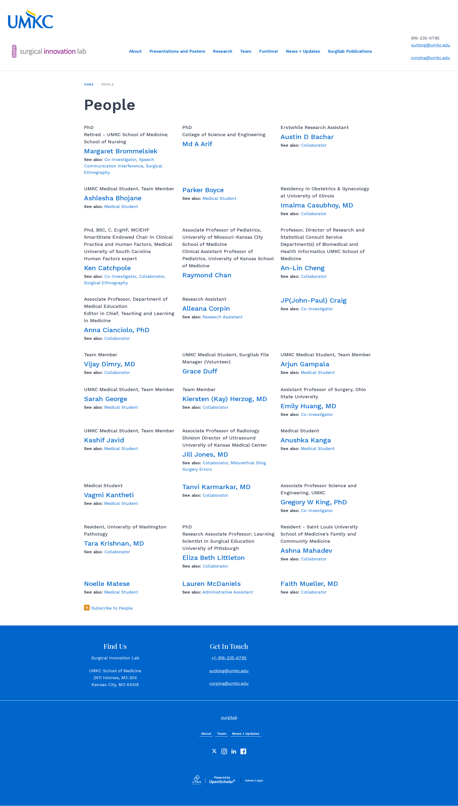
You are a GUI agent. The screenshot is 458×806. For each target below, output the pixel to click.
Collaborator (314, 145)
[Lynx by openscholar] (201, 780)
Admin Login (254, 780)
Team (245, 51)
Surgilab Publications (350, 51)
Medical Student (121, 206)
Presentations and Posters (177, 51)
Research (222, 51)
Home (89, 84)
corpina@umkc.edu (430, 57)
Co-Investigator (120, 159)
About (135, 51)
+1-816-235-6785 (228, 657)
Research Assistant (223, 316)
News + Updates (303, 51)
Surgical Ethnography (106, 282)
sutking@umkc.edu (430, 44)
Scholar (222, 780)
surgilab (229, 717)
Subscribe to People (112, 607)
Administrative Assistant (227, 591)
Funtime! (268, 51)
